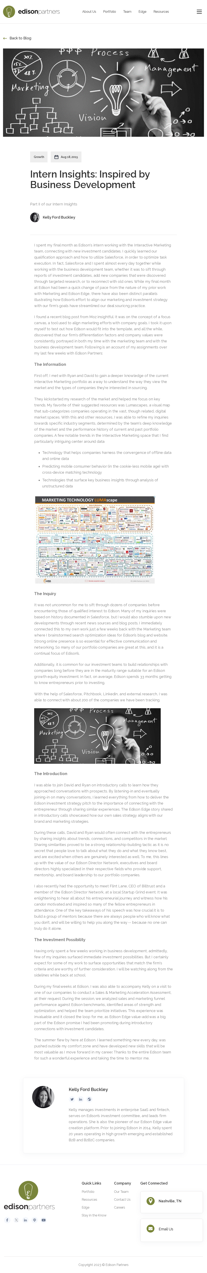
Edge (142, 12)
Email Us (166, 1229)
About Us (89, 12)
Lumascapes (136, 405)
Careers (119, 1207)
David (89, 375)
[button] (199, 11)
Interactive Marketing (52, 382)
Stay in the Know (94, 1215)
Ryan (71, 375)
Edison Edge (139, 809)
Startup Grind (133, 892)
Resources (161, 12)
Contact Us (122, 1199)
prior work (157, 287)
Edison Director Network (97, 863)
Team (127, 12)
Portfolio (109, 12)
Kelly (146, 986)
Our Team (121, 1192)
